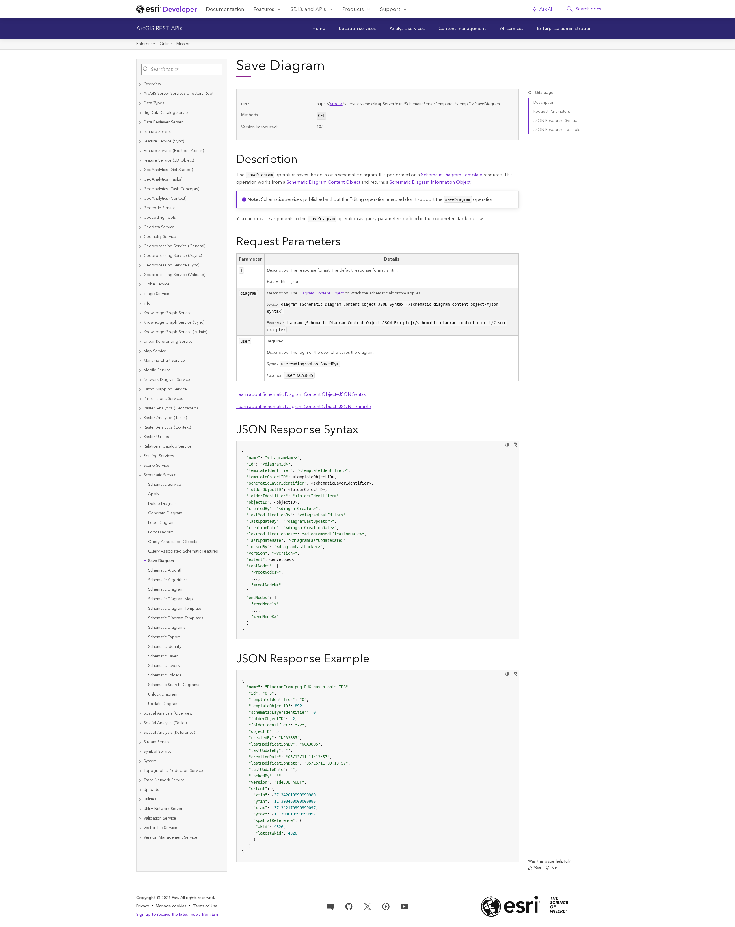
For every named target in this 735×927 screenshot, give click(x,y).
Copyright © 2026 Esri (157, 897)
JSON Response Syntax (555, 120)
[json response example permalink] (374, 660)
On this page (540, 93)
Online (166, 43)
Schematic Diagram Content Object (323, 182)
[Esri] (525, 906)
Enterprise (145, 43)
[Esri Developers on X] (367, 906)
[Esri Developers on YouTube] (404, 906)
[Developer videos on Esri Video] (386, 906)
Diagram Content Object (321, 293)
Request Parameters (551, 111)
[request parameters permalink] (345, 243)
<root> (336, 104)
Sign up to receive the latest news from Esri (177, 914)
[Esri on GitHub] (349, 906)
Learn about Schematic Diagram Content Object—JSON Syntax (301, 394)
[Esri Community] (330, 906)
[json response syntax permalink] (362, 431)
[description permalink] (302, 160)
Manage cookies (171, 906)
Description (543, 102)
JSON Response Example (556, 129)
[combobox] (181, 69)
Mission (183, 43)
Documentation (225, 9)
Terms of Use (205, 906)
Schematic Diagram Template (451, 175)
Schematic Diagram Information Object (430, 182)
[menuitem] (319, 28)
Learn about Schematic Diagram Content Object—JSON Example (303, 407)
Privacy (142, 906)
